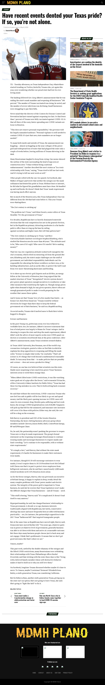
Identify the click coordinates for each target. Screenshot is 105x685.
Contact (41, 673)
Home (34, 673)
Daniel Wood (10, 30)
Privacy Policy (67, 673)
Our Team (58, 673)
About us (49, 673)
